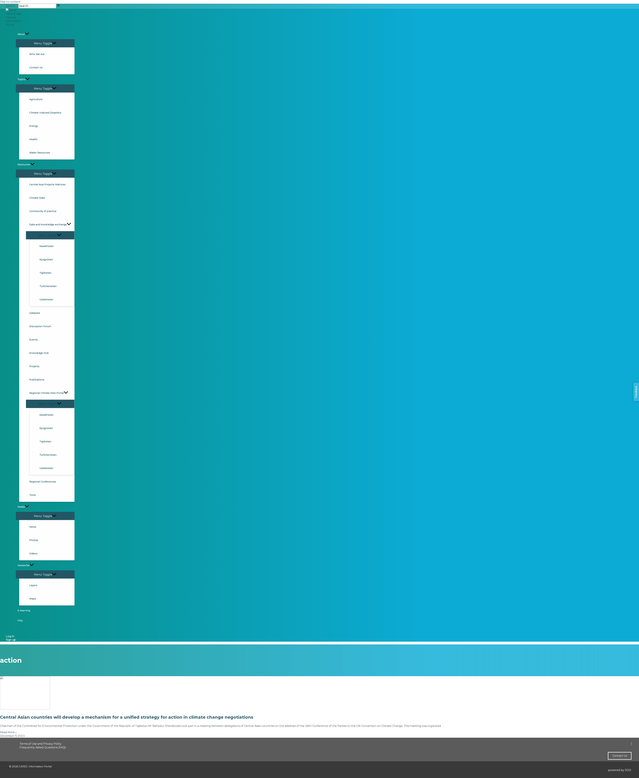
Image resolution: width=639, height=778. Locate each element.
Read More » (8, 732)
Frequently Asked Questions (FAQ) (42, 747)
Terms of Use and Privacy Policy (40, 743)
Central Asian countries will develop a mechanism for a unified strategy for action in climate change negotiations (126, 717)
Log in (10, 636)
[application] (27, 34)
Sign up (11, 639)
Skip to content (10, 1)
